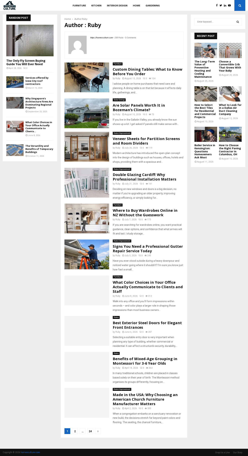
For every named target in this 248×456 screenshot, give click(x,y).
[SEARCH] (238, 21)
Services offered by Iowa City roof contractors (36, 81)
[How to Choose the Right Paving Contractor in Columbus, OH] (230, 134)
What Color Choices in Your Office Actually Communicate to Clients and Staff (148, 287)
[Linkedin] (226, 5)
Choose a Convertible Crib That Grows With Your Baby (230, 66)
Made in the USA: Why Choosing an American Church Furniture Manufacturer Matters (145, 399)
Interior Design (117, 5)
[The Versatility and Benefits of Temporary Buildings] (15, 150)
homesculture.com (30, 452)
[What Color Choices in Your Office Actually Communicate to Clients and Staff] (15, 126)
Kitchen (96, 5)
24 (90, 431)
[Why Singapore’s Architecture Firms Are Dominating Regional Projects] (15, 102)
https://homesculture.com (101, 38)
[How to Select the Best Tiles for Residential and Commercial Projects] (205, 93)
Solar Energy (119, 100)
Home (136, 5)
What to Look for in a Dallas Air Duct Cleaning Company (230, 109)
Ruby (84, 19)
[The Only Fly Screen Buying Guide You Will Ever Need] (30, 40)
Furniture (79, 5)
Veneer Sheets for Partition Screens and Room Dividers (146, 141)
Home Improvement (122, 133)
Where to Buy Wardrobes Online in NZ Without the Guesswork (145, 212)
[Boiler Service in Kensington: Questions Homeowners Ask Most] (205, 134)
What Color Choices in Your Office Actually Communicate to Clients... (38, 127)
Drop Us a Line (222, 452)
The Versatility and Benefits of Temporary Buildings (39, 149)
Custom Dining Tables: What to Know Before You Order (147, 71)
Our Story (237, 452)
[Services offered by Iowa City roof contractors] (15, 82)
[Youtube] (230, 5)
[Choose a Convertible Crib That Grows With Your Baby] (230, 50)
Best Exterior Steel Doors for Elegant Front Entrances (147, 325)
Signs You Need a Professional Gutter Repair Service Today (148, 248)
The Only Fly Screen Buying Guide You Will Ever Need (25, 62)
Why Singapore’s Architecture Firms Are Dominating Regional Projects (39, 103)
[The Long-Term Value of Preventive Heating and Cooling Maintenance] (205, 50)
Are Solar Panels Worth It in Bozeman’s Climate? (139, 107)
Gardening (153, 5)
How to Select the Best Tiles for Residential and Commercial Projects (205, 111)
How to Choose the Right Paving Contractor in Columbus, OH (230, 149)
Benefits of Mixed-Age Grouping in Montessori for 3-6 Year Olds (145, 361)
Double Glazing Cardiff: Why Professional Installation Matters (144, 177)
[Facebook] (217, 5)
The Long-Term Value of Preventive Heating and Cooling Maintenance (204, 69)
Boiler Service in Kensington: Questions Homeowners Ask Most (204, 151)
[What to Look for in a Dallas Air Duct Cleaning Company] (230, 93)
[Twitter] (221, 5)
